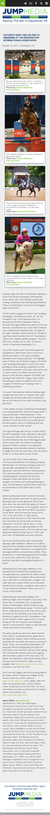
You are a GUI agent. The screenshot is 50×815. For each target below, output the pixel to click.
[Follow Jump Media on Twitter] (41, 3)
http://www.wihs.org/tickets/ (15, 695)
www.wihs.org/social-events (28, 664)
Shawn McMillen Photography (19, 88)
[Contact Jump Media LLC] (30, 3)
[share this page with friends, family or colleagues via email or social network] (25, 3)
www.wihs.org (22, 700)
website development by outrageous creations (25, 805)
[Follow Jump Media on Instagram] (46, 3)
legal (31, 802)
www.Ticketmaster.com (13, 681)
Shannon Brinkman (26, 211)
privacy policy (22, 802)
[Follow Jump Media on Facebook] (36, 3)
